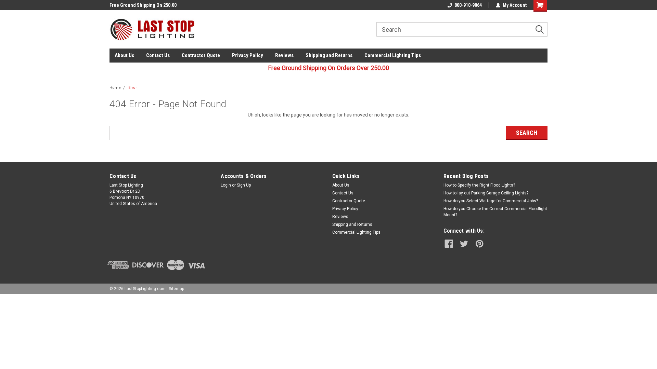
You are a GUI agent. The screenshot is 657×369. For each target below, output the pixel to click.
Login (226, 185)
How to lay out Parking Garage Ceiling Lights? (485, 193)
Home (115, 87)
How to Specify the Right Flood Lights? (479, 185)
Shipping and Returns (329, 55)
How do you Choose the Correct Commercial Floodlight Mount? (495, 211)
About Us (124, 55)
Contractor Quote (201, 55)
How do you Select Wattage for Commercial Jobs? (490, 201)
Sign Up (244, 185)
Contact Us (158, 55)
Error (132, 87)
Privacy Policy (247, 55)
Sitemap (176, 288)
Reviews (284, 55)
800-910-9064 (468, 5)
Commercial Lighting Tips (392, 55)
